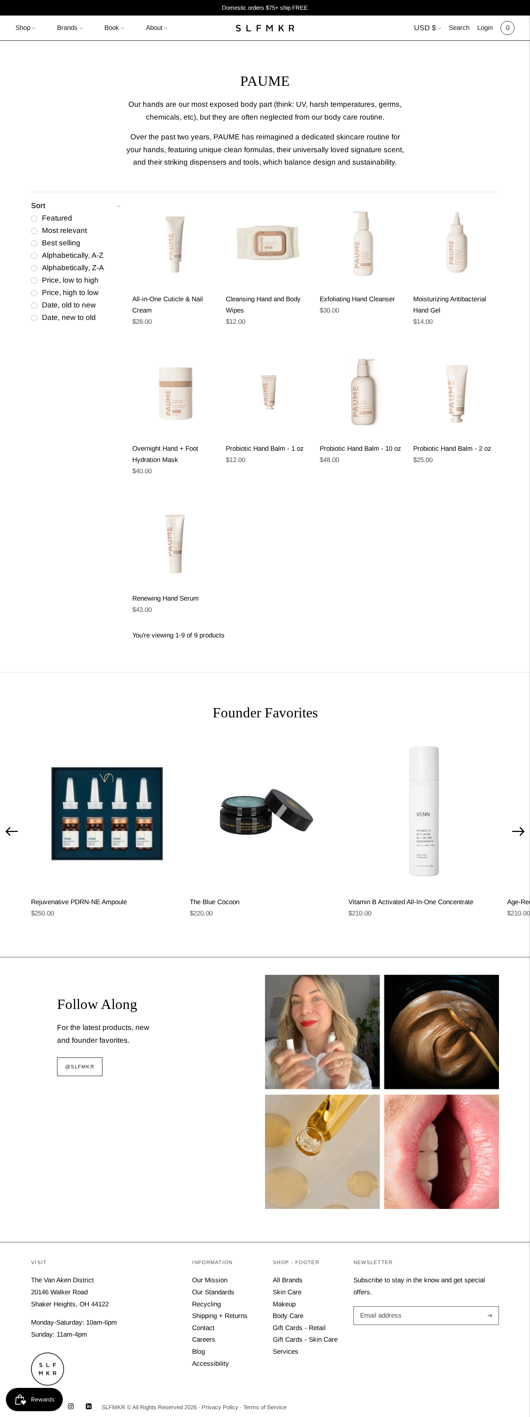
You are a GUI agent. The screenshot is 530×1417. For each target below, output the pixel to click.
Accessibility (210, 1363)
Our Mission (209, 1280)
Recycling (206, 1304)
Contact (203, 1328)
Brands (67, 27)
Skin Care (287, 1292)
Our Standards (213, 1292)
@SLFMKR (79, 1067)
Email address (379, 1307)
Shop (23, 27)
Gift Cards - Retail (299, 1328)
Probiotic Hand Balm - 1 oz (265, 448)
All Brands (288, 1280)
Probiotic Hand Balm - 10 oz (360, 448)
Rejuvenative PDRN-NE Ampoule (79, 902)
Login (485, 27)
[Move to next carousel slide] (518, 831)
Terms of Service (264, 1407)
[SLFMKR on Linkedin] (89, 1407)
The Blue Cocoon (214, 902)
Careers (203, 1339)
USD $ (425, 28)
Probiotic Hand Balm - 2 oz (452, 448)
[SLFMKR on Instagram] (71, 1407)
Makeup (284, 1304)
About (154, 27)
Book (111, 27)
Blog (198, 1351)
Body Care (288, 1316)
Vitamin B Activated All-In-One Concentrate (410, 902)
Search (459, 27)
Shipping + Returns (220, 1316)
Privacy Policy (220, 1407)
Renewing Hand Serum (165, 598)
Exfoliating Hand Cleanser (357, 299)
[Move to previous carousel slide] (11, 831)
